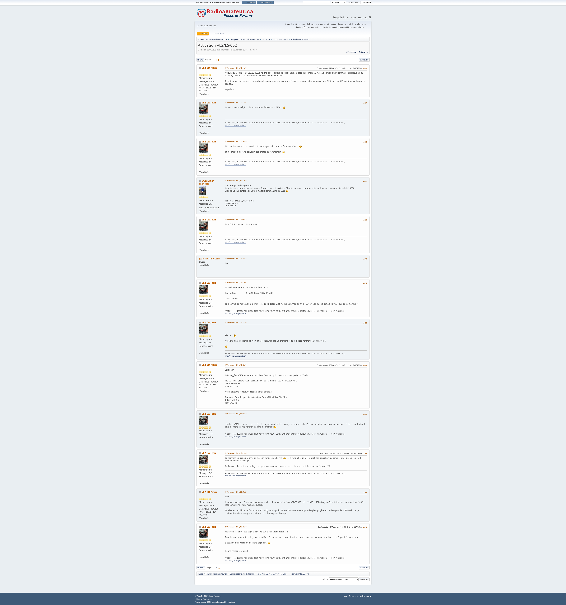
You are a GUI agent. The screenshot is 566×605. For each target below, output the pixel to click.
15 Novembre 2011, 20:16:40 (235, 141)
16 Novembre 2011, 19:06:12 (235, 219)
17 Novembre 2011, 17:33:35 (235, 322)
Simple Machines (214, 596)
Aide (345, 596)
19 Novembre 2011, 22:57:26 (235, 492)
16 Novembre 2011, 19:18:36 (235, 258)
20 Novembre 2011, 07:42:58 (235, 527)
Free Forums (207, 599)
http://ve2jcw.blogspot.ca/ (235, 125)
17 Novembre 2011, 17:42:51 (235, 365)
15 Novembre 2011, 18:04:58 (235, 68)
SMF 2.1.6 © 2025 (201, 596)
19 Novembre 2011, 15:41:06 (235, 453)
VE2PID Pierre (209, 67)
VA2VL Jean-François (207, 182)
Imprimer (364, 60)
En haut (200, 567)
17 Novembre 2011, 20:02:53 (235, 414)
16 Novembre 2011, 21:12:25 (235, 283)
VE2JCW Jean (209, 102)
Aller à (325, 579)
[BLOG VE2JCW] (200, 129)
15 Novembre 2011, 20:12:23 (235, 102)
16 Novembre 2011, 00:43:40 (235, 181)
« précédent (351, 52)
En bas (200, 60)
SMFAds (197, 599)
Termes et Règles (355, 596)
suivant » (363, 52)
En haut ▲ (367, 596)
